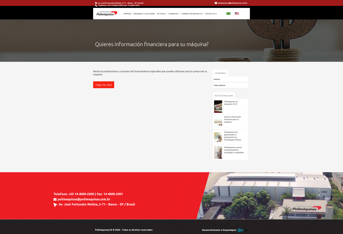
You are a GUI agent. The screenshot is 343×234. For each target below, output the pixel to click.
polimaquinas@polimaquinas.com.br (84, 199)
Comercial (173, 14)
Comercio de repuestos (192, 14)
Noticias (161, 14)
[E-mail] (55, 199)
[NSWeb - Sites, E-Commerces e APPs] (242, 230)
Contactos (210, 14)
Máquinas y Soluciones (144, 14)
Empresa (127, 14)
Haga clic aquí (104, 84)
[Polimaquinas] (107, 13)
